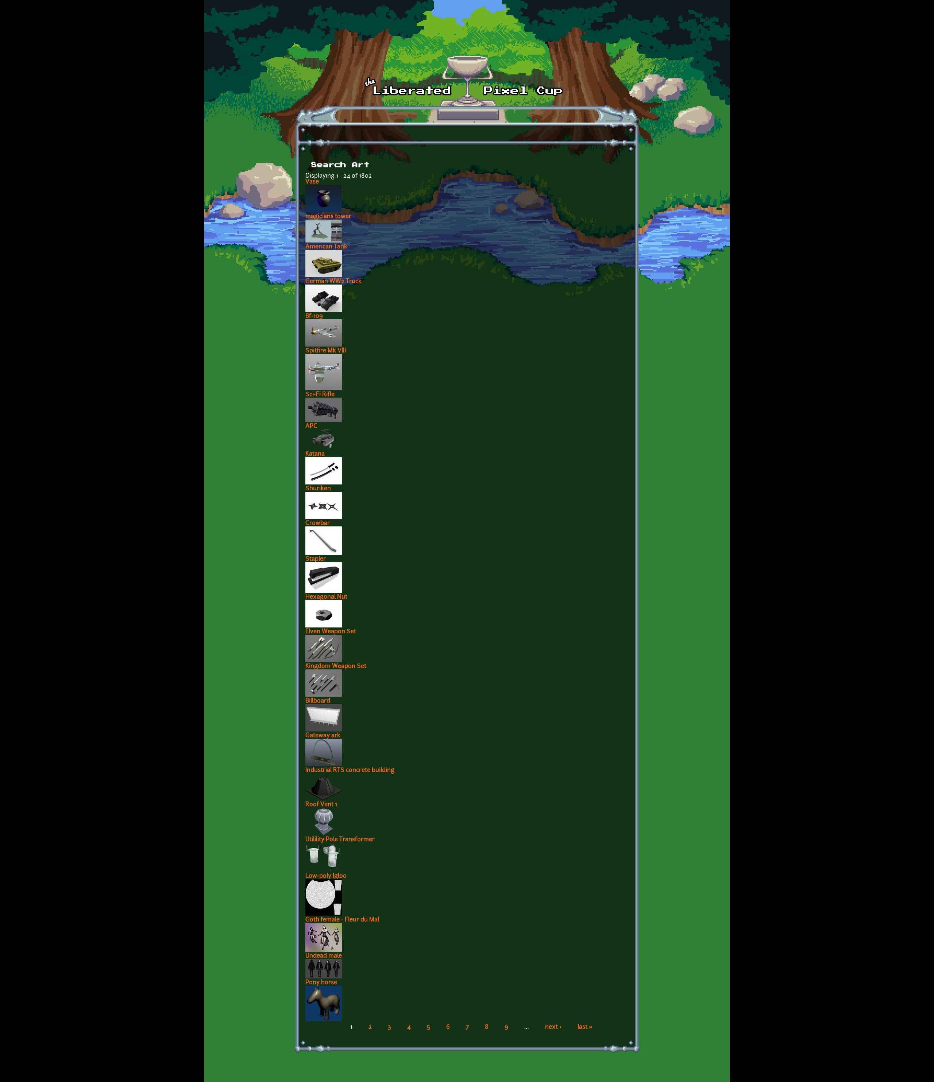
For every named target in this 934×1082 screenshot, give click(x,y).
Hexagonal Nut (326, 597)
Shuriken (318, 489)
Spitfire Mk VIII (325, 351)
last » (585, 1027)
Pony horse (321, 983)
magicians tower (328, 217)
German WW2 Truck (333, 282)
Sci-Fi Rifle (320, 395)
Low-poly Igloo (326, 876)
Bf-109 (314, 316)
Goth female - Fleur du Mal (342, 920)
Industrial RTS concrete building (349, 770)
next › (553, 1027)
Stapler (315, 559)
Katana (315, 454)
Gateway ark (322, 736)
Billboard (317, 701)
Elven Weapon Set (330, 632)
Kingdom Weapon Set (335, 666)
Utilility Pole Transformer (340, 840)
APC (311, 426)
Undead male (323, 956)
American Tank (326, 247)
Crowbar (317, 523)
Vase (312, 182)
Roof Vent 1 (321, 805)
